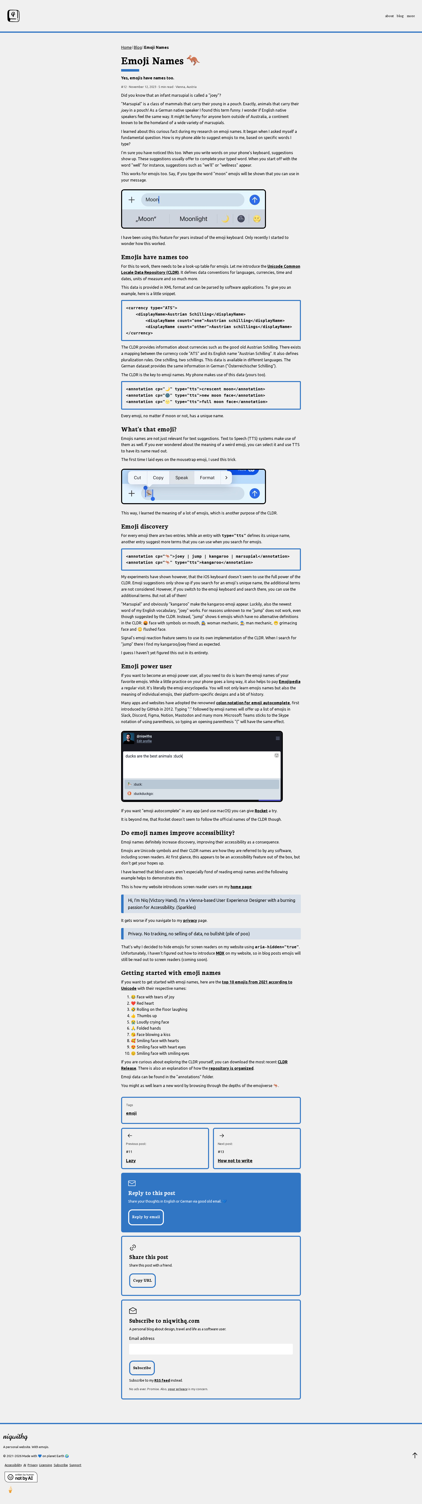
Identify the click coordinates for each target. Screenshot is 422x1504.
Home (126, 47)
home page (241, 887)
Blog (138, 47)
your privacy (178, 1389)
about (389, 15)
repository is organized (231, 1068)
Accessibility (13, 1465)
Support (75, 1465)
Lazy (131, 1160)
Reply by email (146, 1216)
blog (400, 15)
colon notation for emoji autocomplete (253, 703)
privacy (190, 920)
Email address (142, 1338)
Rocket (261, 811)
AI (24, 1465)
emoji (131, 1113)
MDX (220, 953)
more (411, 15)
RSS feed (162, 1380)
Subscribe (61, 1465)
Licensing (45, 1465)
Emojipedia (289, 681)
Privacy (33, 1465)
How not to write (235, 1160)
